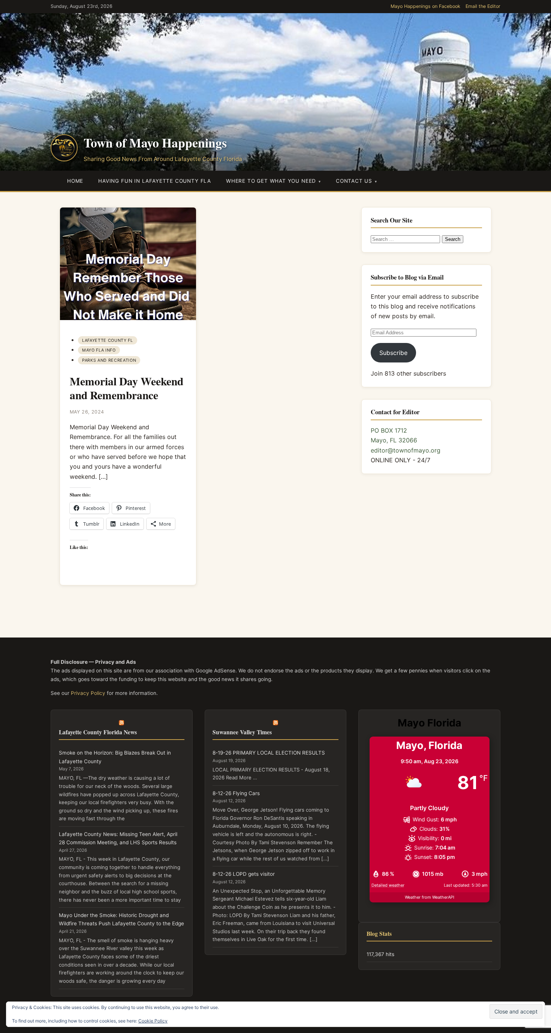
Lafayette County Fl (107, 340)
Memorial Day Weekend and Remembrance (126, 388)
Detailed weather (387, 885)
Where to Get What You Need (271, 181)
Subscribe (393, 352)
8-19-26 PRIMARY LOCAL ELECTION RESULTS (269, 753)
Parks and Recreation (109, 360)
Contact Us (354, 181)
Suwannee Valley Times (242, 732)
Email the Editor (483, 6)
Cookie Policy (153, 1021)
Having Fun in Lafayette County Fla (154, 181)
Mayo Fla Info (99, 350)
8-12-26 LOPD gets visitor (244, 874)
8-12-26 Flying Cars (236, 793)
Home (75, 181)
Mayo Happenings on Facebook (425, 6)
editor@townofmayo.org (405, 450)
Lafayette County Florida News (98, 732)
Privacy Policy (88, 693)
